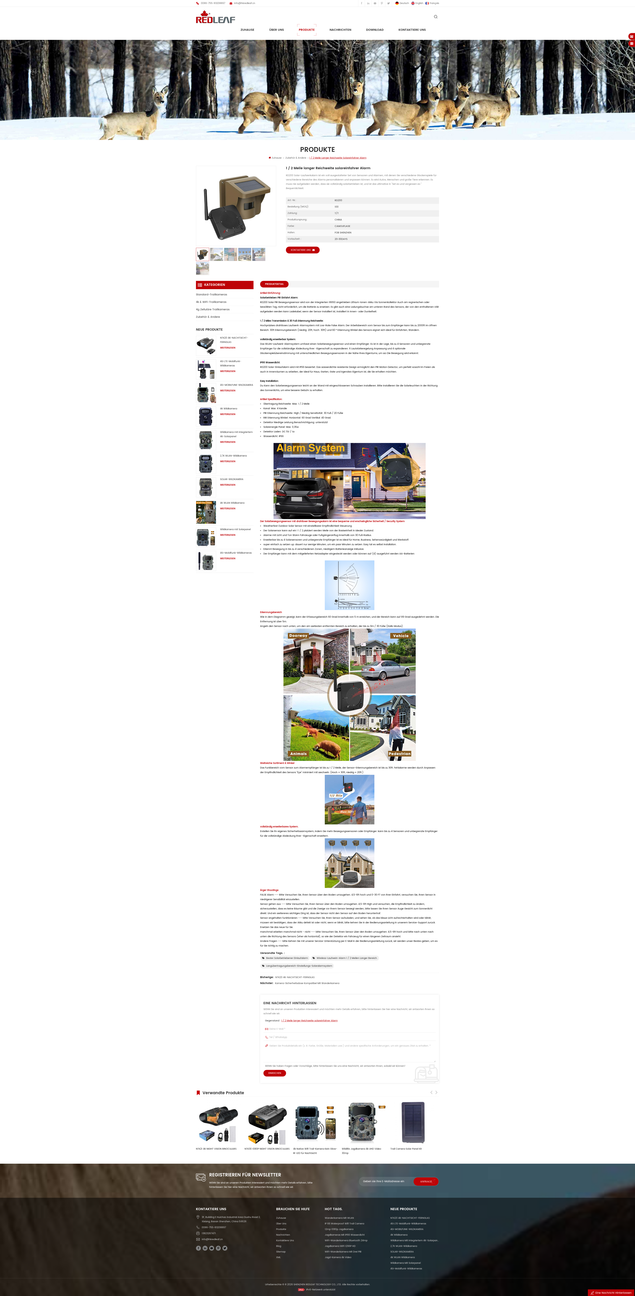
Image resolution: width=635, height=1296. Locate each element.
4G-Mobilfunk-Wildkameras (236, 553)
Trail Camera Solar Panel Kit (211, 1149)
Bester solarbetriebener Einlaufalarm (287, 958)
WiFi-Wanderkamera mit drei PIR (343, 1252)
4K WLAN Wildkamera (232, 503)
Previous (431, 1092)
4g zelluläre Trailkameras (213, 309)
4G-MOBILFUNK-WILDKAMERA (236, 385)
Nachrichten (340, 29)
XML (278, 1257)
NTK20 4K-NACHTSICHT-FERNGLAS (295, 977)
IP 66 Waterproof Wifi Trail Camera (344, 1224)
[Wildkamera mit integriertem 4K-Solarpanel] (206, 440)
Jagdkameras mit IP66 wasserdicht (345, 1235)
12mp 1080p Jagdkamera (339, 1229)
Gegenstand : (301, 1021)
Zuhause (247, 29)
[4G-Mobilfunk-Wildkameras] (206, 561)
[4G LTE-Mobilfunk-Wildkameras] (206, 369)
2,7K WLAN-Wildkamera (233, 456)
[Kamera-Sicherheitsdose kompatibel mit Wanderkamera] (267, 1122)
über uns (276, 29)
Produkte (307, 29)
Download (375, 29)
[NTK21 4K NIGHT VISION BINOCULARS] (413, 1122)
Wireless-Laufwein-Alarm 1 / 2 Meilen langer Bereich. (347, 958)
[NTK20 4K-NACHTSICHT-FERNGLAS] (206, 346)
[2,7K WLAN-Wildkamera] (206, 464)
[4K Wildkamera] (206, 417)
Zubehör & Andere (295, 158)
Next (436, 1092)
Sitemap (281, 1252)
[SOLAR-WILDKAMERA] (206, 487)
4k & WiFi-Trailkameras (211, 302)
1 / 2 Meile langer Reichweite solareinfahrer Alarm (309, 1021)
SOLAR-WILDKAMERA (231, 479)
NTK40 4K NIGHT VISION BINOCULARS (362, 1149)
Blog (278, 1246)
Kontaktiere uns (301, 250)
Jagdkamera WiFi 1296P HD (340, 1246)
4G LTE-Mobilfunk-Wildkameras (230, 363)
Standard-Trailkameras (211, 294)
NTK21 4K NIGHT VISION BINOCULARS (410, 1149)
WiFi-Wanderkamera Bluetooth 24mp (346, 1240)
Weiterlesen (227, 348)
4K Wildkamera (228, 409)
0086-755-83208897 (213, 3)
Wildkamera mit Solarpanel (235, 529)
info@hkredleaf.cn (244, 3)
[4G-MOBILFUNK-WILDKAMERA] (206, 393)
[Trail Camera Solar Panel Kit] (218, 1122)
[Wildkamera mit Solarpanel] (206, 537)
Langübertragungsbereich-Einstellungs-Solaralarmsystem (299, 966)
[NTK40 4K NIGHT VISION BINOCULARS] (364, 1122)
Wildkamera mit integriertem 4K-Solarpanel (236, 434)
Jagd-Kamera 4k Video (338, 1257)
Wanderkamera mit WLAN (339, 1218)
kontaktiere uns (412, 29)
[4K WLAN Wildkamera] (206, 512)
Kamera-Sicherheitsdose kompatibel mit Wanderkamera (307, 983)
